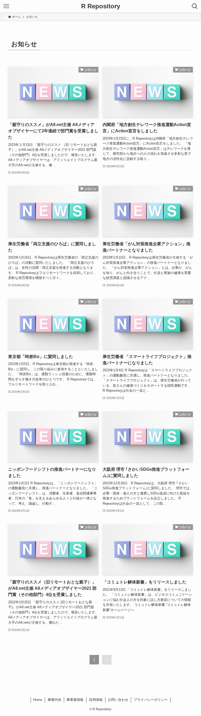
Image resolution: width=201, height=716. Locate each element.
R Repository (100, 6)
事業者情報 (74, 700)
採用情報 (96, 700)
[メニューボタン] (6, 6)
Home (37, 700)
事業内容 (54, 700)
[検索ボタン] (194, 6)
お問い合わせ (118, 700)
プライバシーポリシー (151, 700)
